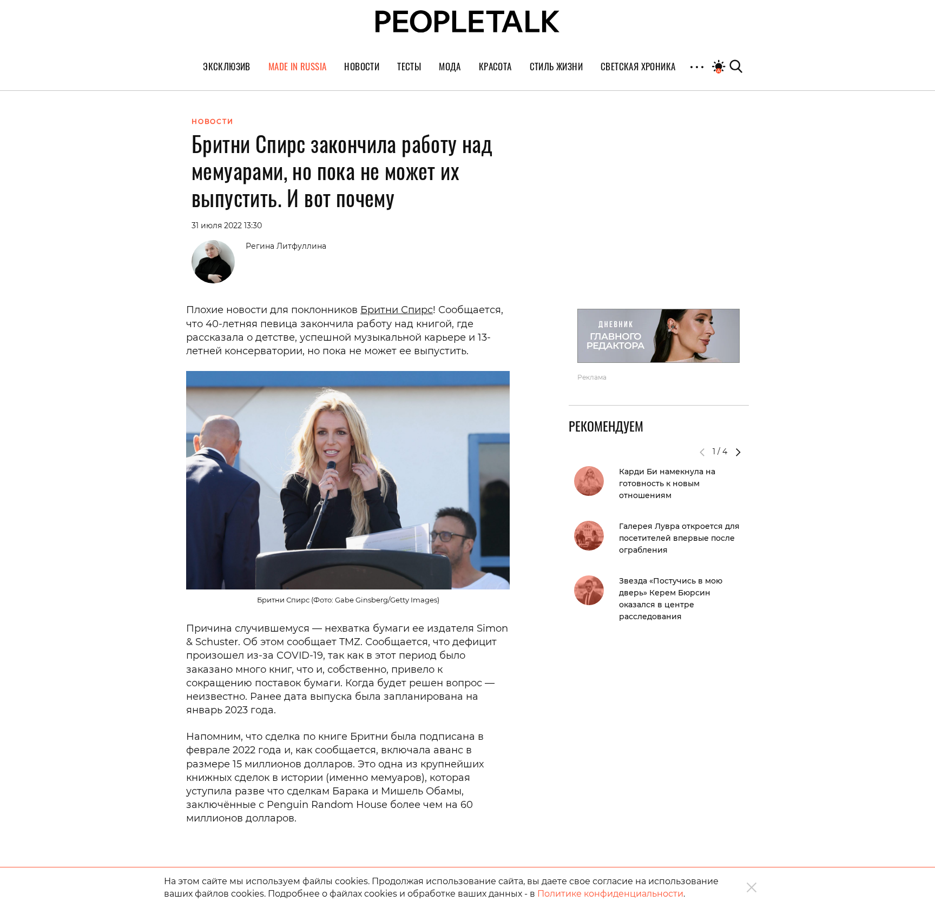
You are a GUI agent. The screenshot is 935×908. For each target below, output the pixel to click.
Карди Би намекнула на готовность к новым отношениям (667, 483)
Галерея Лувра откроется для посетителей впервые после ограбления (679, 538)
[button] (738, 452)
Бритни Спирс (396, 310)
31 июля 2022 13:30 (227, 225)
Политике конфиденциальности (610, 894)
